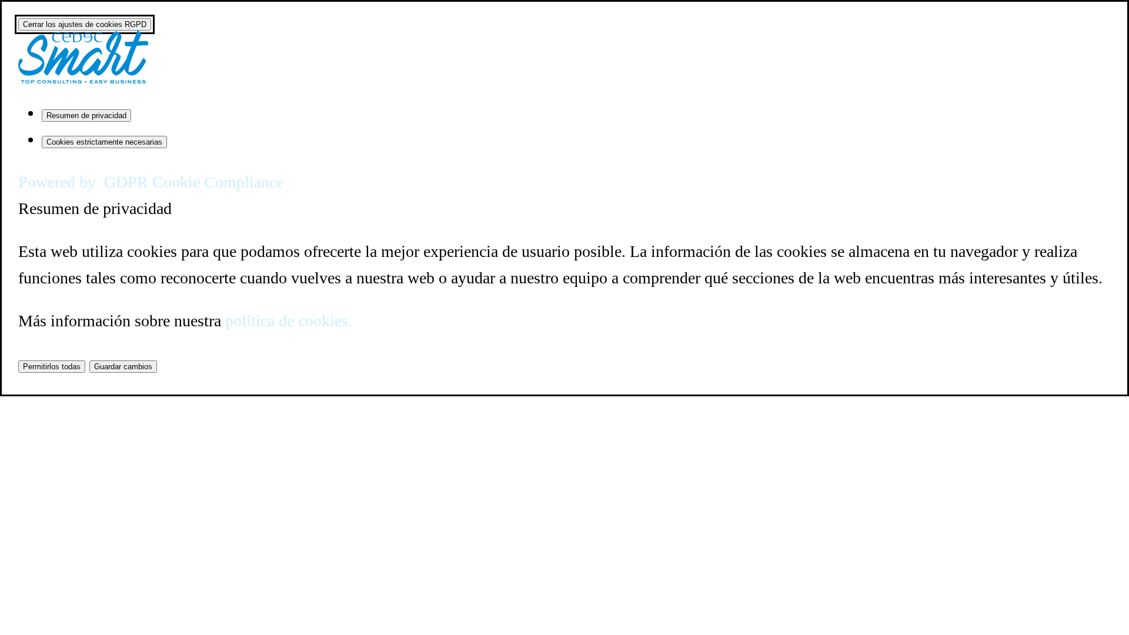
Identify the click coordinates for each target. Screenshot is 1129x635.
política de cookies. (288, 321)
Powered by (150, 182)
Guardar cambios (123, 366)
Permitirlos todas (52, 366)
